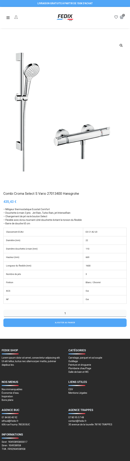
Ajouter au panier (65, 323)
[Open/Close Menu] (8, 18)
